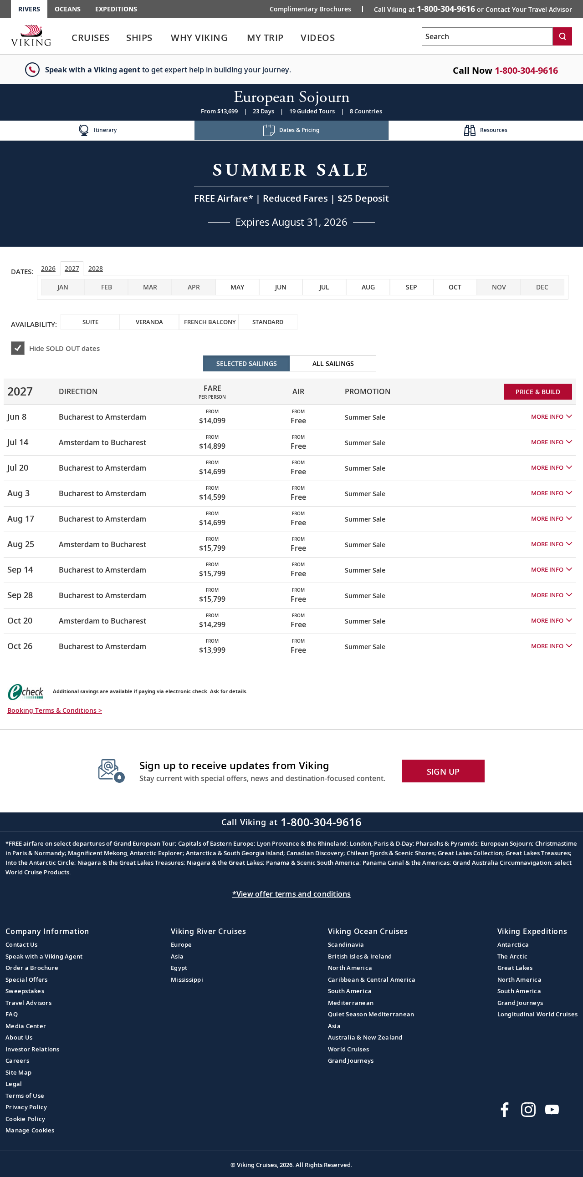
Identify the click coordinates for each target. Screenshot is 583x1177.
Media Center (25, 1026)
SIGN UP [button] (443, 771)
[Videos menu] (345, 37)
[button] (551, 416)
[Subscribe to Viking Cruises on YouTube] (552, 1109)
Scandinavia (346, 944)
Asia (177, 956)
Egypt (179, 968)
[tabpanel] (291, 507)
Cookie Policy (25, 1119)
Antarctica (513, 944)
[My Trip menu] (294, 37)
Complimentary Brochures (310, 9)
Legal (13, 1084)
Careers (17, 1060)
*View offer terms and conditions (291, 894)
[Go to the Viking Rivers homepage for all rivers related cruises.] (31, 35)
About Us (18, 1037)
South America (350, 991)
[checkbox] (237, 287)
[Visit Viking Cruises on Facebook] (504, 1109)
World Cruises (348, 1049)
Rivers (29, 9)
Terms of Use (24, 1095)
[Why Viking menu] (240, 37)
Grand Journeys (351, 1060)
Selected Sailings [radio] (246, 363)
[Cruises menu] (120, 37)
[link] (90, 40)
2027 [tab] (72, 268)
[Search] (562, 36)
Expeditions (116, 9)
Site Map (18, 1072)
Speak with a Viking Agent (43, 956)
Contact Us (21, 944)
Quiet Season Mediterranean (371, 1014)
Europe (181, 944)
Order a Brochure (31, 968)
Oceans (68, 9)
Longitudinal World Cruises (537, 1014)
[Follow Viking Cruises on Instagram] (528, 1109)
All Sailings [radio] (333, 363)
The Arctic (512, 956)
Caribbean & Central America (372, 979)
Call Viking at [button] (473, 8)
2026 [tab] (48, 268)
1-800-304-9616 (526, 70)
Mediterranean (350, 1003)
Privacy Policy (26, 1107)
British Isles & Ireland (360, 956)
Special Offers (26, 979)
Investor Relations (32, 1049)
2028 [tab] (95, 268)
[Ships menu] (162, 37)
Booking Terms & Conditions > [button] (54, 710)
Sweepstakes (24, 991)
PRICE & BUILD (538, 391)
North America (350, 968)
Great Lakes (515, 968)
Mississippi (187, 979)
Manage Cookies (30, 1130)
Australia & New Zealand (365, 1037)
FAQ (11, 1014)
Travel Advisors (28, 1003)
